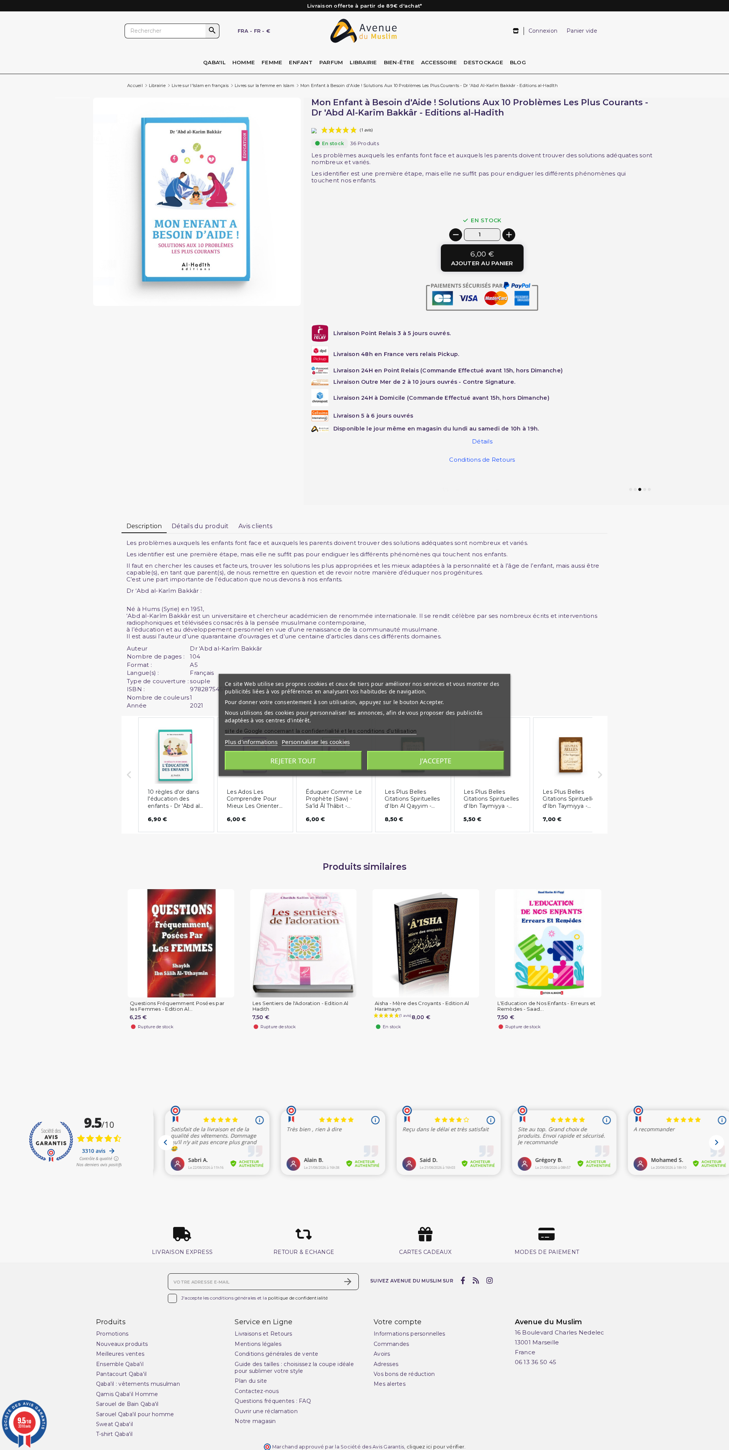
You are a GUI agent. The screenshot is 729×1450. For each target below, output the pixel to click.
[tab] (144, 526)
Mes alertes (390, 1383)
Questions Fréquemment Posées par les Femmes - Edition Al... (177, 1006)
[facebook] (463, 1281)
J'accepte (435, 760)
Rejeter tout (293, 760)
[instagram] (490, 1281)
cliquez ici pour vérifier (435, 1447)
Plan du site (251, 1380)
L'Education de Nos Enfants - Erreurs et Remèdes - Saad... (546, 1006)
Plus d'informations (251, 742)
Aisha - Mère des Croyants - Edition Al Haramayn (422, 1006)
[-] (455, 234)
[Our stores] (516, 31)
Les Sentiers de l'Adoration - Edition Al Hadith (300, 1006)
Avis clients (255, 526)
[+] (508, 234)
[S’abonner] (348, 1281)
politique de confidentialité (298, 1298)
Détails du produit (200, 526)
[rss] (476, 1281)
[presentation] (269, 287)
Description (144, 526)
